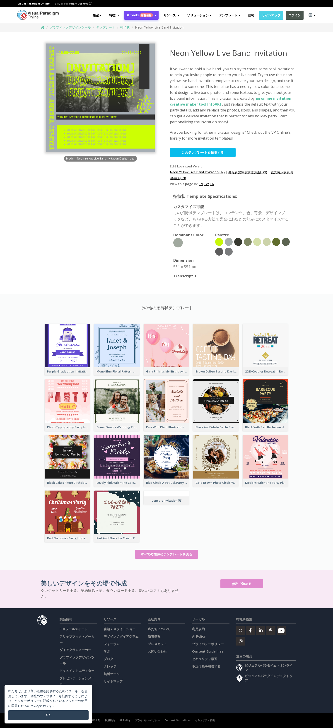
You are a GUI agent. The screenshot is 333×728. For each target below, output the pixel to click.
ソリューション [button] (198, 15)
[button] (114, 15)
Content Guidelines (207, 651)
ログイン (294, 15)
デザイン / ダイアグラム (121, 636)
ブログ (108, 659)
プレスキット (157, 644)
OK (48, 715)
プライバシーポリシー (208, 644)
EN (201, 184)
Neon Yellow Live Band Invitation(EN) (197, 172)
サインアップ (271, 15)
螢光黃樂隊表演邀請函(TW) (247, 172)
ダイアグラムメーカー (75, 650)
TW (206, 184)
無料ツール (112, 674)
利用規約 (198, 629)
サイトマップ (113, 681)
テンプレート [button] (228, 15)
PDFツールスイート (74, 629)
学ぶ (107, 651)
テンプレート (105, 27)
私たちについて (159, 629)
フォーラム (112, 644)
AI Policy (199, 636)
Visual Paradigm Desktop (72, 3)
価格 (251, 15)
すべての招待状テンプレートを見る (167, 554)
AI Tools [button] (138, 15)
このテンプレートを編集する (203, 152)
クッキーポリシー (27, 701)
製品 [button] (96, 15)
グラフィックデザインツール (70, 27)
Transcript (183, 275)
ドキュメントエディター (77, 670)
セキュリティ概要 (204, 659)
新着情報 (154, 636)
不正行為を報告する (206, 666)
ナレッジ (110, 666)
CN (212, 184)
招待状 (125, 27)
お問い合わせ (157, 651)
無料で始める (242, 583)
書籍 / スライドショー (119, 629)
